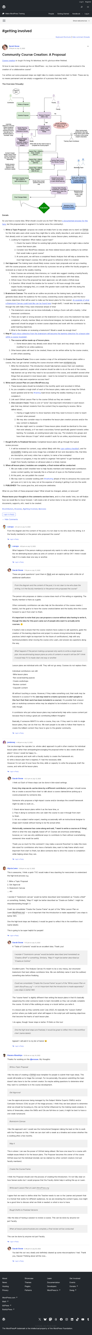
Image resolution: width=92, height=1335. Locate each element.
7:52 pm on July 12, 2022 (32, 570)
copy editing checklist (69, 448)
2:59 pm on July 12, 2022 (17, 48)
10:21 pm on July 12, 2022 (32, 778)
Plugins (27, 1286)
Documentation (53, 1282)
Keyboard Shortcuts (63, 37)
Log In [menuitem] (81, 2)
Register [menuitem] (88, 2)
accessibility (16, 452)
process (42, 509)
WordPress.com (10, 1297)
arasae (34, 1059)
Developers (51, 1286)
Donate (74, 1286)
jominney (11, 742)
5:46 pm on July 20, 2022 (32, 1249)
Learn (49, 1278)
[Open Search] (82, 7)
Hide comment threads (81, 37)
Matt (5, 1301)
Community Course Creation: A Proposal (34, 55)
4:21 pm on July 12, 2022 (23, 527)
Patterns (28, 1290)
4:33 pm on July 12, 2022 (28, 546)
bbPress (6, 1305)
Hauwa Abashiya (14, 1055)
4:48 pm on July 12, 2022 (24, 742)
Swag (73, 1290)
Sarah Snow (14, 46)
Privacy (5, 1290)
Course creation (8, 60)
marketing (48, 479)
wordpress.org (70, 362)
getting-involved (30, 509)
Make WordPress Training (15, 14)
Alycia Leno (12, 868)
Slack (49, 574)
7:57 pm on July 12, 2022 (32, 942)
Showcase (29, 1278)
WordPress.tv (53, 1290)
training (37, 393)
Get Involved (75, 1278)
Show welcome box (80, 21)
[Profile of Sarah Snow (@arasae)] (5, 48)
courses (18, 509)
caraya (10, 527)
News (4, 1282)
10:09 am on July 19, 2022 (31, 1055)
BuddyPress (8, 1309)
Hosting (5, 1286)
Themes (28, 1282)
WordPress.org (18, 912)
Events (72, 1282)
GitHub (85, 230)
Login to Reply (9, 514)
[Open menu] (88, 7)
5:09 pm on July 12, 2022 (27, 868)
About (4, 1278)
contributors (7, 509)
